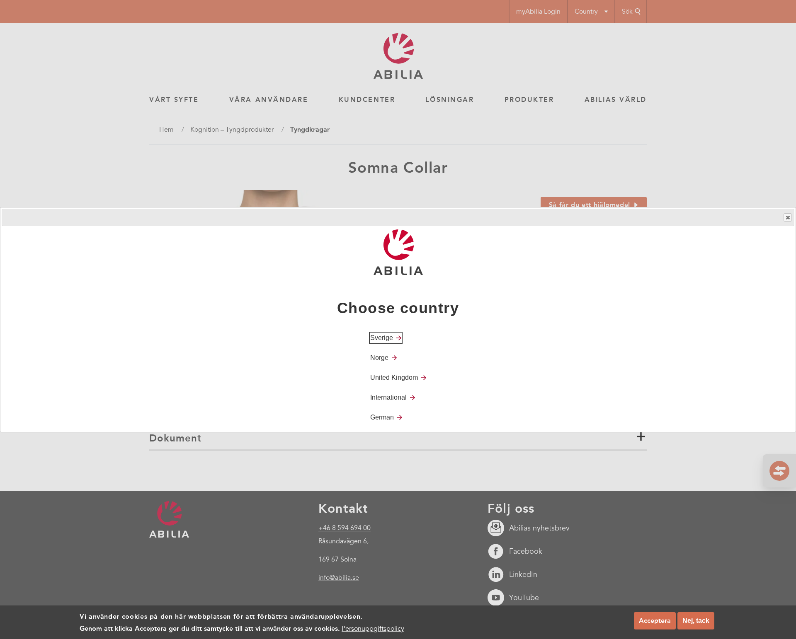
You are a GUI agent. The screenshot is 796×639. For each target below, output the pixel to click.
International (388, 396)
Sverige (381, 337)
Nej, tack (695, 620)
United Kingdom (394, 377)
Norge (379, 357)
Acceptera (655, 621)
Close (788, 217)
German (382, 416)
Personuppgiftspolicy (373, 628)
